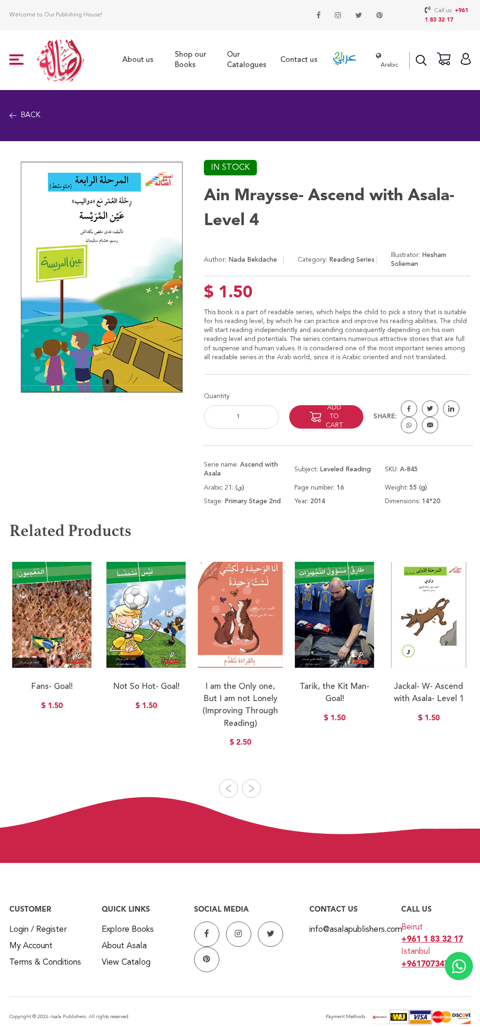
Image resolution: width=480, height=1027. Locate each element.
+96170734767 (429, 964)
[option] (51, 642)
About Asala (124, 946)
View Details (52, 665)
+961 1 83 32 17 (432, 940)
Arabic (389, 65)
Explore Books (128, 930)
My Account (30, 946)
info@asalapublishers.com (355, 930)
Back (30, 115)
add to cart (334, 417)
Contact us (298, 60)
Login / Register (38, 930)
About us (137, 60)
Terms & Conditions (45, 963)
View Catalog (126, 963)
